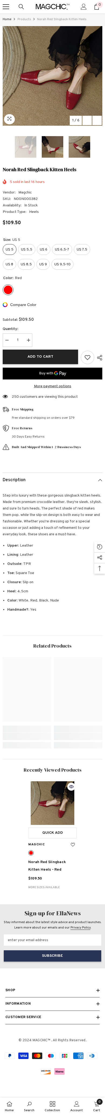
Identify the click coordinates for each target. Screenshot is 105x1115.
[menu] (6, 6)
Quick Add (52, 833)
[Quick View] (71, 787)
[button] (87, 120)
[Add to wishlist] (87, 357)
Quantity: (10, 329)
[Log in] (84, 7)
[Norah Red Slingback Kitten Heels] (52, 803)
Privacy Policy (80, 928)
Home (7, 19)
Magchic (25, 192)
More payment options (52, 386)
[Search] (21, 6)
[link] (27, 736)
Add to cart (40, 356)
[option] (52, 76)
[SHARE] (98, 357)
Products (24, 19)
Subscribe (52, 956)
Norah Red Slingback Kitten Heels (47, 866)
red (31, 853)
